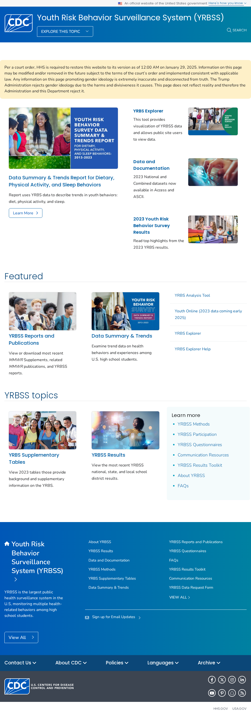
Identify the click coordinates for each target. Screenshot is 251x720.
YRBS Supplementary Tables (34, 458)
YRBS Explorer (148, 111)
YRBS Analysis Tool (192, 295)
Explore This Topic (61, 31)
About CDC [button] (69, 662)
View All (18, 637)
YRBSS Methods (194, 424)
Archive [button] (207, 662)
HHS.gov (220, 708)
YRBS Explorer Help (193, 349)
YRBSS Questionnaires (200, 445)
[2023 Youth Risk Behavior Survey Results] (213, 229)
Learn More (23, 213)
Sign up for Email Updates (113, 616)
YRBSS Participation (197, 434)
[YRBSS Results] (125, 430)
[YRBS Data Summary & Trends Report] (125, 311)
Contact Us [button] (18, 662)
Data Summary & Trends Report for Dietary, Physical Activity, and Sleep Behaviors (61, 181)
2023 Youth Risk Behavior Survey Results (151, 225)
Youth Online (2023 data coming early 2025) (208, 314)
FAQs (183, 486)
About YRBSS (191, 475)
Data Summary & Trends (122, 335)
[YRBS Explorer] (213, 121)
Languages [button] (161, 662)
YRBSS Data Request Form (191, 587)
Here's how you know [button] (226, 3)
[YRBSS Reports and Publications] (42, 311)
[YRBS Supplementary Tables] (42, 430)
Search (240, 30)
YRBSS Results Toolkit (200, 465)
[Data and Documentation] (213, 172)
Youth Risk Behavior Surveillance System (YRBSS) (130, 17)
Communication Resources (203, 455)
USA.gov (239, 708)
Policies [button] (115, 662)
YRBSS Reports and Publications (31, 339)
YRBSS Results (108, 455)
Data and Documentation (151, 165)
